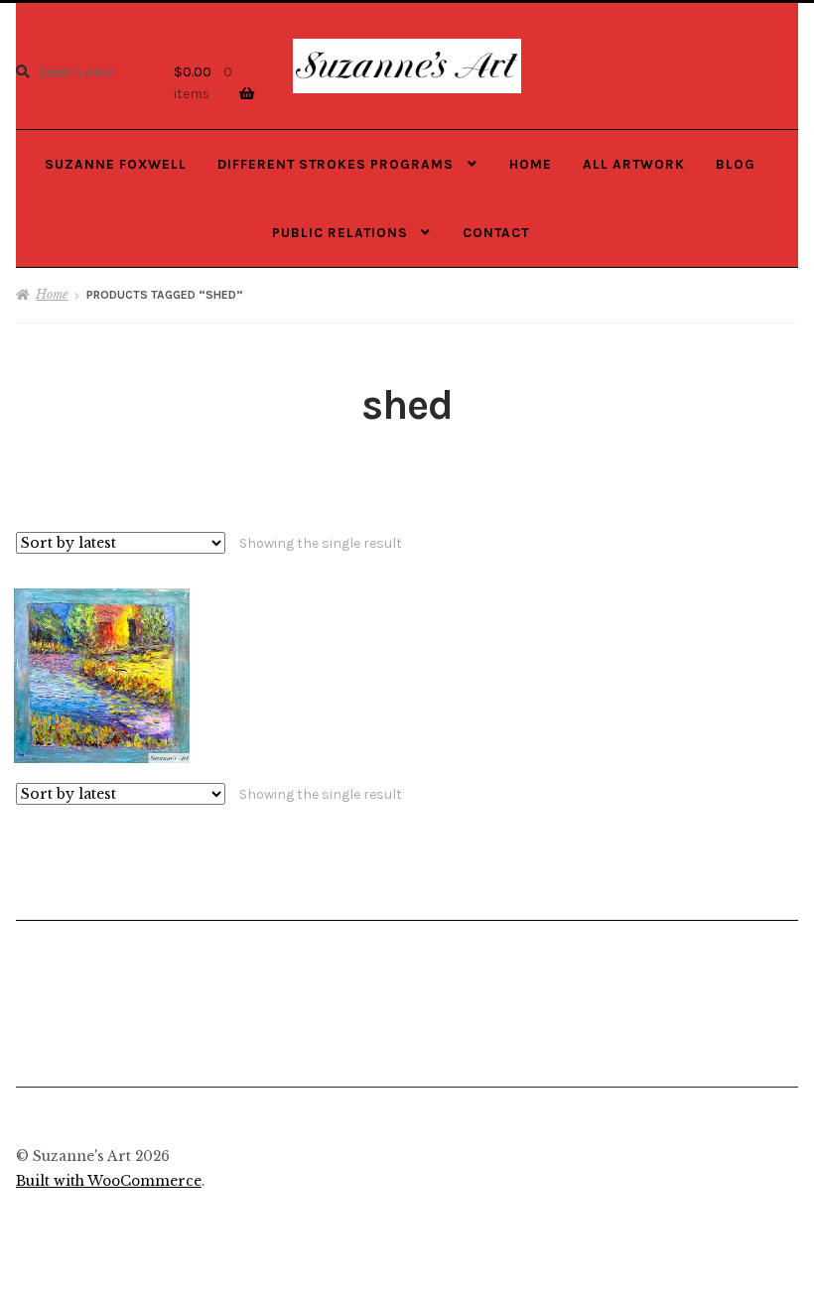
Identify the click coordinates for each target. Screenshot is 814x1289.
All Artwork (634, 164)
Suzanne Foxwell (116, 164)
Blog (735, 164)
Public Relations (340, 232)
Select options (101, 675)
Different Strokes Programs (335, 164)
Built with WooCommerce (109, 1181)
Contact (496, 232)
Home (530, 164)
